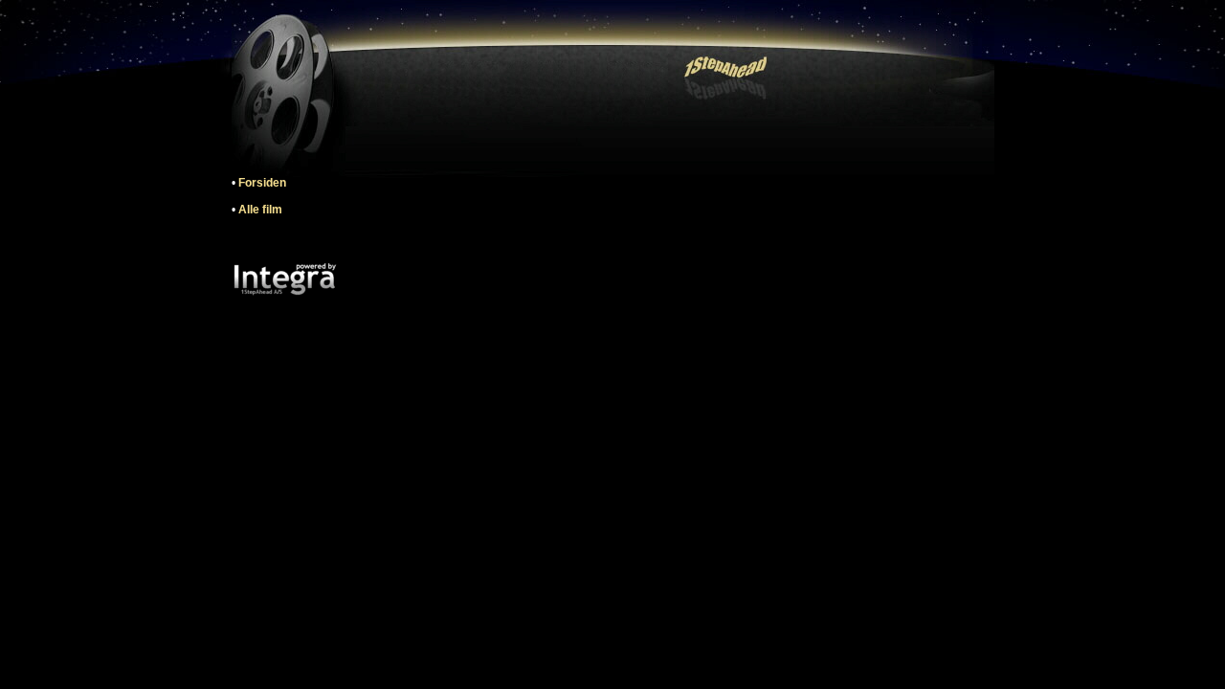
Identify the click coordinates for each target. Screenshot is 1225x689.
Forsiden (262, 182)
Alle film (260, 209)
